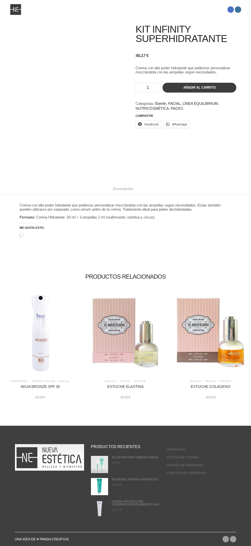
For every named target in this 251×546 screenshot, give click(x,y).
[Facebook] (230, 9)
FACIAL (174, 103)
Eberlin (160, 103)
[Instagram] (238, 9)
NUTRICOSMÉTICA (152, 108)
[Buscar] (197, 9)
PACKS (177, 108)
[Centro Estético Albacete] (16, 9)
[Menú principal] (215, 9)
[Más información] (206, 9)
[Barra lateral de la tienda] (189, 9)
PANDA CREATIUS (54, 539)
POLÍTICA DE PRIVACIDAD (185, 465)
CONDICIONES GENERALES (187, 473)
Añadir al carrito (199, 87)
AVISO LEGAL (176, 449)
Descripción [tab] (123, 189)
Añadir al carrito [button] (40, 335)
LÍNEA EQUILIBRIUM (200, 103)
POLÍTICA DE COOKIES (183, 457)
